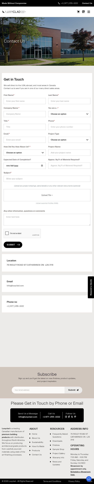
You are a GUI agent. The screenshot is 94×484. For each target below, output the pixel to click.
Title (6, 121)
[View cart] (78, 12)
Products (36, 450)
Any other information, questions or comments (24, 211)
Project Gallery (59, 453)
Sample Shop (58, 449)
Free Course (48, 3)
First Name (9, 95)
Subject (7, 173)
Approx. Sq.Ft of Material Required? (64, 160)
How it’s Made (38, 446)
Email (7, 134)
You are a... (53, 108)
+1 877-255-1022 (51, 417)
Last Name (53, 95)
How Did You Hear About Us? (17, 147)
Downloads (57, 441)
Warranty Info (58, 458)
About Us (36, 438)
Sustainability (37, 442)
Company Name (11, 108)
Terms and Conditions (52, 481)
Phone (51, 121)
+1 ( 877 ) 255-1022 (69, 3)
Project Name (54, 147)
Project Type (53, 134)
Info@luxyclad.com (15, 283)
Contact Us (87, 3)
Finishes (56, 445)
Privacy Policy (74, 481)
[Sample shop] (83, 11)
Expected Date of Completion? (17, 160)
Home (34, 434)
